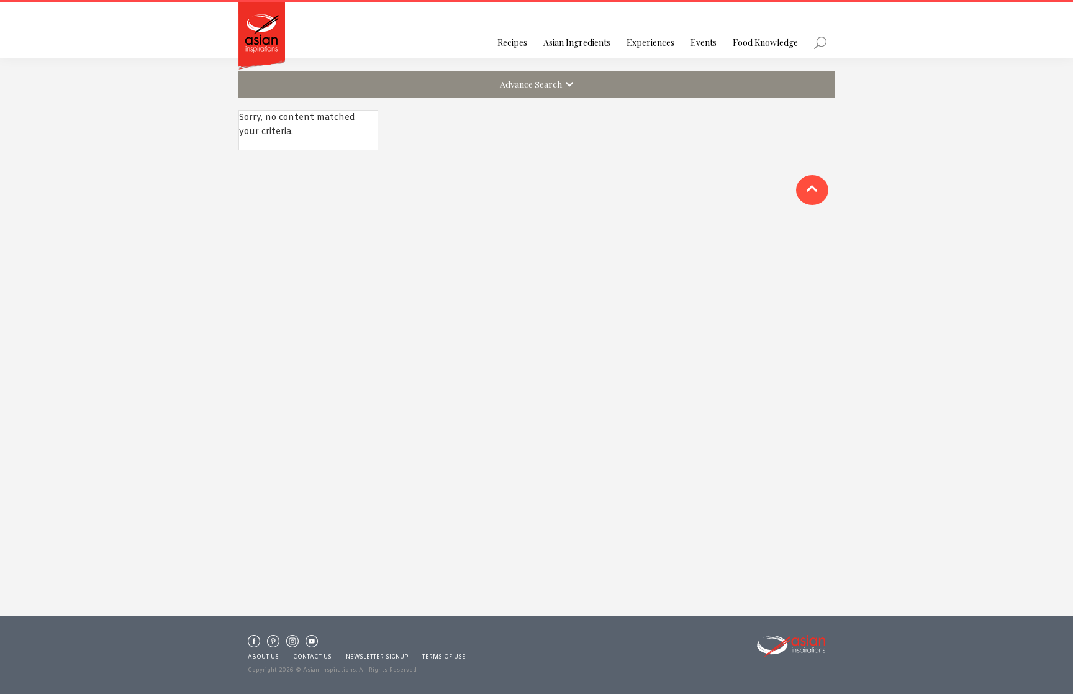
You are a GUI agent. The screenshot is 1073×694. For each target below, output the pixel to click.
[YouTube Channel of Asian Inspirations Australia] (312, 644)
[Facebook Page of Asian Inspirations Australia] (254, 644)
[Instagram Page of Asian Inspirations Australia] (292, 644)
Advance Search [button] (533, 83)
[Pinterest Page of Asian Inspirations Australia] (273, 644)
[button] (812, 190)
